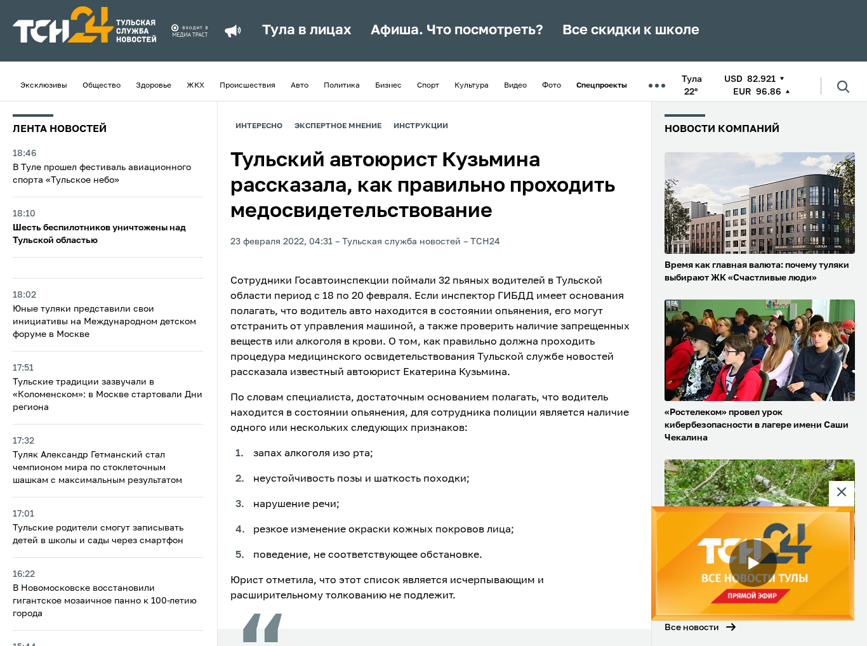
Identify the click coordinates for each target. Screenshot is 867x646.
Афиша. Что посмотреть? (457, 30)
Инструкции (421, 126)
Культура (471, 85)
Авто (299, 85)
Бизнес (388, 85)
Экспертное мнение (338, 126)
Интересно (258, 126)
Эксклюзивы (43, 85)
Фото (551, 85)
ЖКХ (195, 85)
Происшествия (247, 85)
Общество (102, 85)
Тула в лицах (307, 30)
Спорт (428, 85)
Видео (515, 85)
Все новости (692, 627)
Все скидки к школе (630, 30)
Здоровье (153, 85)
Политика (342, 85)
